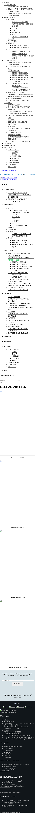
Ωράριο (6, 730)
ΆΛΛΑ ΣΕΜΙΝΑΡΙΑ (14, 135)
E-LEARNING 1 (5, 174)
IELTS (14, 35)
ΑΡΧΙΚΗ (7, 3)
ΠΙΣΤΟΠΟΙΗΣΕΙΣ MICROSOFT (22, 77)
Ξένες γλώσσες (8, 748)
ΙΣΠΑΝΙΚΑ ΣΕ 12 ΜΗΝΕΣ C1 (22, 45)
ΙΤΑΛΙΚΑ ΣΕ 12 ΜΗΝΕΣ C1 (21, 52)
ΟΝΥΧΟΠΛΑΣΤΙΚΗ (14, 105)
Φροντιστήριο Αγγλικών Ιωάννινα (10, 792)
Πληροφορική (8, 750)
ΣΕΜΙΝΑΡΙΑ (8, 103)
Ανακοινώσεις (8, 755)
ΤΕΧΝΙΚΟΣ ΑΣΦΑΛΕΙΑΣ (16, 133)
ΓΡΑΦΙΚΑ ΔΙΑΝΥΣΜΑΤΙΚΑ (21, 90)
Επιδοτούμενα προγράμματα (13, 746)
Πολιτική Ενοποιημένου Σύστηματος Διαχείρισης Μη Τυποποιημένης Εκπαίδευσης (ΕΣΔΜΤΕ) (19, 738)
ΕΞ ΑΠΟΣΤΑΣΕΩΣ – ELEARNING (19, 141)
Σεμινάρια (7, 752)
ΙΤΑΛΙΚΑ (11, 49)
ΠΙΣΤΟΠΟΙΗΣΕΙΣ (14, 71)
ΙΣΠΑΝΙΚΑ (11, 43)
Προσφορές (7, 753)
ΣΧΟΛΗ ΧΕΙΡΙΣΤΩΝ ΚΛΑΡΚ (17, 113)
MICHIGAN (16, 32)
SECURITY (11, 120)
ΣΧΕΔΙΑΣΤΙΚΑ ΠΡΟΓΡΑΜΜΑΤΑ (19, 84)
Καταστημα (7, 757)
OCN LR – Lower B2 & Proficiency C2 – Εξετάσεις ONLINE (22, 24)
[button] (6, 370)
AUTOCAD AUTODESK (20, 88)
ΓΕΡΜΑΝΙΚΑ (12, 41)
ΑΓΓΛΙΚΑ (11, 20)
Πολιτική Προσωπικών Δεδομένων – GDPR (18, 735)
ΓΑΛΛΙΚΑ (11, 39)
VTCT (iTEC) (16, 28)
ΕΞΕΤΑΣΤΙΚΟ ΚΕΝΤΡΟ (15, 98)
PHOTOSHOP (16, 86)
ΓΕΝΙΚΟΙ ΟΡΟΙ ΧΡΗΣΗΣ (12, 732)
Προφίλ (6, 720)
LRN (13, 30)
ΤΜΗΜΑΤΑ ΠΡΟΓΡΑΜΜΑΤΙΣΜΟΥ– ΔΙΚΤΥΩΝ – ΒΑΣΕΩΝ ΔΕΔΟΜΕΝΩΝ (20, 95)
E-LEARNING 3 (29, 174)
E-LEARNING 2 (17, 174)
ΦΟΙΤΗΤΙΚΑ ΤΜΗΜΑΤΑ (16, 92)
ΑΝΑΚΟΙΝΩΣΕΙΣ (10, 145)
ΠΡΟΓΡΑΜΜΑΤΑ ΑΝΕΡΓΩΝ (18, 7)
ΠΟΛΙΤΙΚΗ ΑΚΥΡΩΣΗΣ (12, 734)
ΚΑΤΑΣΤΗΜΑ (8, 147)
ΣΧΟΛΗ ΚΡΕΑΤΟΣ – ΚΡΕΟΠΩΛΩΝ (20, 111)
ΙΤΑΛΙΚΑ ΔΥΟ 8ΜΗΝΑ (19, 54)
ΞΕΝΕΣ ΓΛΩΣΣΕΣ (9, 17)
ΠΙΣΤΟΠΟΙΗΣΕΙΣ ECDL (20, 73)
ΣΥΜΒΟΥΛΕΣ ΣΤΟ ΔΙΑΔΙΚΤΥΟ (18, 101)
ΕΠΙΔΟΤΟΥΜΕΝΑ (10, 5)
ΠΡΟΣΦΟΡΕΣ (8, 143)
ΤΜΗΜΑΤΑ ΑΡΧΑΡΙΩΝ (20, 37)
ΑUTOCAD (11, 126)
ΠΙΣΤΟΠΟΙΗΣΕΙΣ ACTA (20, 75)
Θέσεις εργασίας (9, 721)
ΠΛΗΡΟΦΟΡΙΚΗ (10, 60)
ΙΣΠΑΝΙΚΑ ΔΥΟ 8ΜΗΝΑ (20, 47)
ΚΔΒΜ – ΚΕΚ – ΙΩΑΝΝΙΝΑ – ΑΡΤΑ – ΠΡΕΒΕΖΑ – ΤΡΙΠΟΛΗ (16, 727)
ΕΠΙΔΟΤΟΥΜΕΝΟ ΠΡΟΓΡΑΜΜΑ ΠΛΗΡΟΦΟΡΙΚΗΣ (19, 14)
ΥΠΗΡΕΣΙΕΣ (12, 167)
